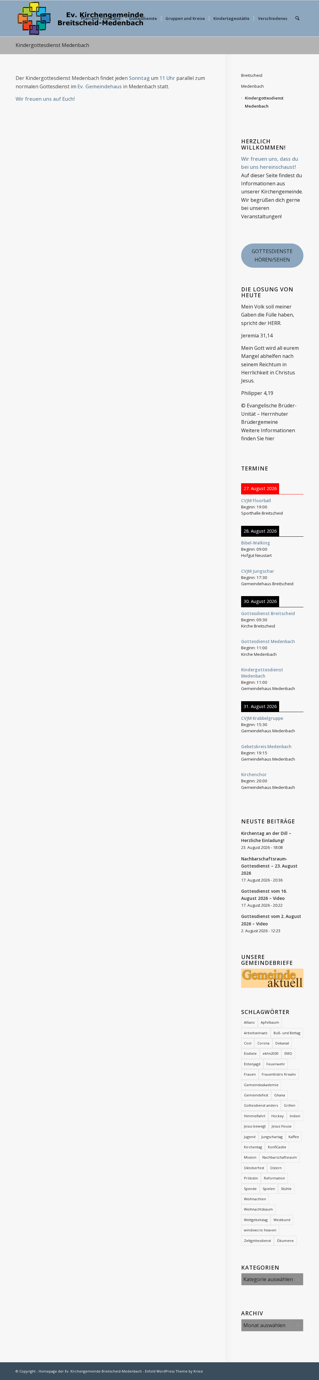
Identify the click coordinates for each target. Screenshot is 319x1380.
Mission (250, 1157)
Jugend (249, 1136)
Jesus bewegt (255, 1126)
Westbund (282, 1219)
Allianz (249, 1022)
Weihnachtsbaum (258, 1209)
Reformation (274, 1178)
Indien (295, 1116)
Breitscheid (251, 75)
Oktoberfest (254, 1167)
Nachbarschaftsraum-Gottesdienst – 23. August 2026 (269, 866)
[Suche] (297, 18)
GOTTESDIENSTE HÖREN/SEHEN (272, 255)
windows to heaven (260, 1230)
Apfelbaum (270, 1022)
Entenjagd (252, 1064)
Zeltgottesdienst (257, 1240)
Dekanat (282, 1043)
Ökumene (285, 1240)
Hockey (277, 1116)
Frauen (250, 1074)
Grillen (289, 1105)
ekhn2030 (271, 1053)
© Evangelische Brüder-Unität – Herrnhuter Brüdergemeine (269, 413)
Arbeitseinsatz (256, 1032)
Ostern (276, 1167)
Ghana (279, 1095)
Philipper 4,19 (257, 393)
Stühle (286, 1188)
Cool (247, 1043)
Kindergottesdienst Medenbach (52, 45)
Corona (263, 1043)
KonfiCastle (277, 1147)
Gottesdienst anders (261, 1105)
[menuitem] (101, 18)
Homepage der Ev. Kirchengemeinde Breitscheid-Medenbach (90, 1371)
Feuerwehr (275, 1064)
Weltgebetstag (256, 1219)
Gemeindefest (256, 1095)
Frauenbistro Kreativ (279, 1074)
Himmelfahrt (254, 1116)
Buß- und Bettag (287, 1032)
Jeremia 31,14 (257, 335)
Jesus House (282, 1126)
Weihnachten (255, 1199)
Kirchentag (253, 1147)
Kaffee (293, 1136)
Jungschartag (272, 1136)
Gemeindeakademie (261, 1084)
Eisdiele (250, 1053)
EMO (288, 1053)
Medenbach (252, 86)
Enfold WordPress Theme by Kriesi (174, 1371)
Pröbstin (251, 1178)
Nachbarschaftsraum (279, 1157)
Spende (250, 1188)
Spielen (269, 1188)
